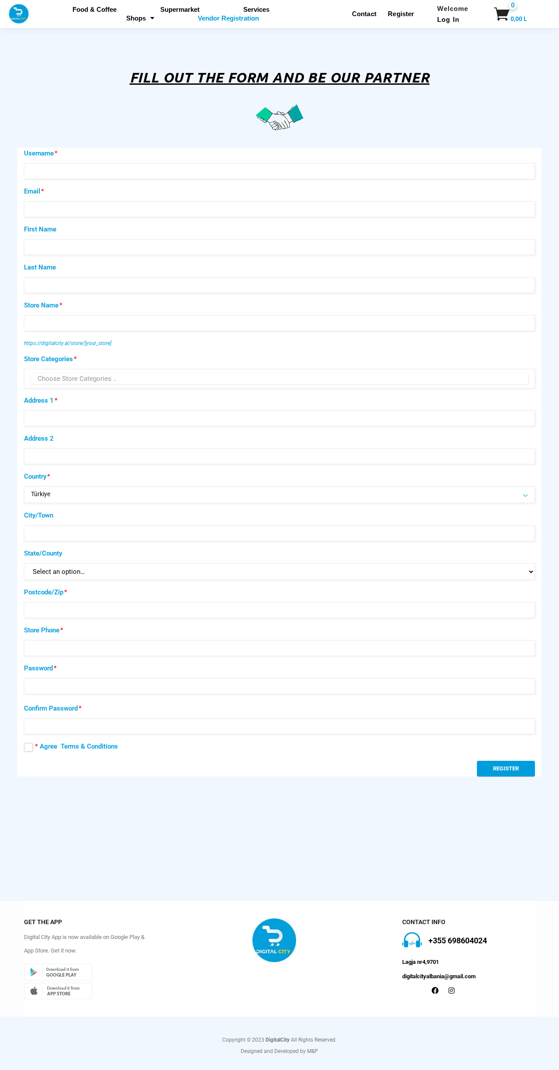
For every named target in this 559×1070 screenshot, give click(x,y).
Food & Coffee (94, 9)
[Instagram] (451, 990)
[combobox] (279, 378)
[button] (500, 14)
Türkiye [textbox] (40, 493)
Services (256, 9)
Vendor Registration (228, 18)
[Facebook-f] (434, 990)
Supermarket (180, 9)
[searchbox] (279, 378)
